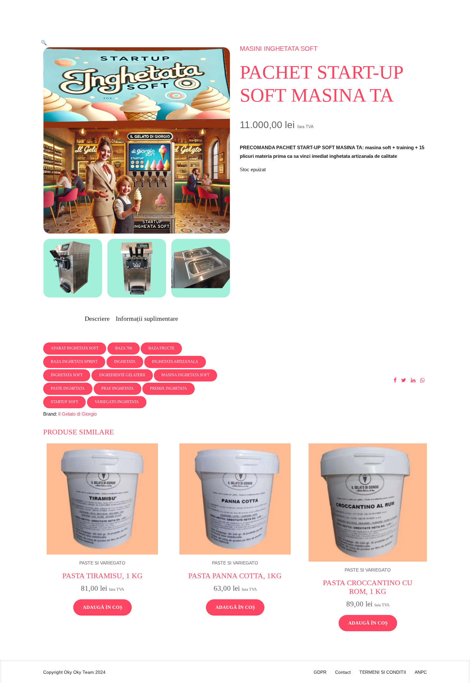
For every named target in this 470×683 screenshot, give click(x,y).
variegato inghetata (117, 402)
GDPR (320, 672)
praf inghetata (117, 388)
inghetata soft (66, 375)
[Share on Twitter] (403, 380)
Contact (343, 672)
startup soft (64, 402)
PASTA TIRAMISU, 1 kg (102, 576)
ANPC (421, 672)
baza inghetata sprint (74, 361)
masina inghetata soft (185, 375)
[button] (44, 42)
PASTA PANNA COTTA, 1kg (235, 576)
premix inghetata (168, 388)
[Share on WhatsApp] (422, 380)
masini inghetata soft (278, 48)
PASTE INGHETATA (68, 388)
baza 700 (123, 348)
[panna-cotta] (235, 499)
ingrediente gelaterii (122, 375)
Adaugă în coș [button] (102, 607)
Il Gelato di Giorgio (77, 414)
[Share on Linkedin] (413, 380)
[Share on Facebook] (395, 380)
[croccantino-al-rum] (368, 502)
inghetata (125, 361)
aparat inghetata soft (74, 348)
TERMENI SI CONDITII (382, 672)
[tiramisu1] (102, 499)
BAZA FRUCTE (161, 348)
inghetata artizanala (175, 361)
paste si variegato (102, 563)
